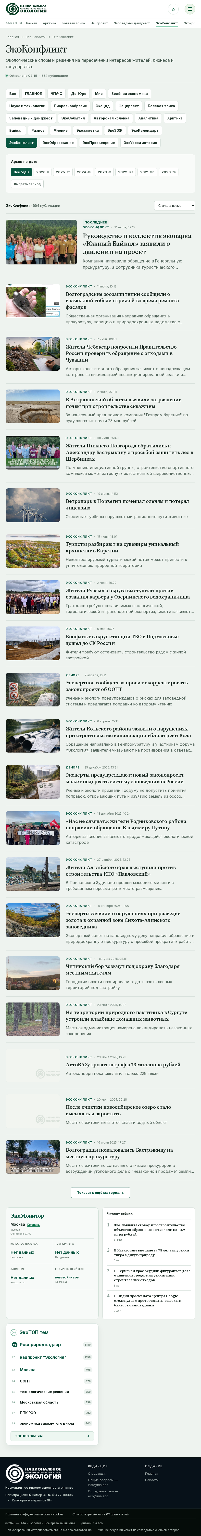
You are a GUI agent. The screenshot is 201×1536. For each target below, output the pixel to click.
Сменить (33, 1224)
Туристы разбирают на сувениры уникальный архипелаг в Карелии (122, 547)
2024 (84, 172)
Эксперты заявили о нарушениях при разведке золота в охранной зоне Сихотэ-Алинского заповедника (123, 920)
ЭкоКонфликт (167, 23)
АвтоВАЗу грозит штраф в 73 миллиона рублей (123, 1064)
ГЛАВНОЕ (33, 93)
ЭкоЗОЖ (115, 130)
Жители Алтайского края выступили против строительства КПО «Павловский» (121, 870)
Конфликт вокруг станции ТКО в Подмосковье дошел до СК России (122, 640)
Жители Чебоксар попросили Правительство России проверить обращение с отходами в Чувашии (121, 353)
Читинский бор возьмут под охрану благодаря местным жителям (122, 969)
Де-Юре (78, 93)
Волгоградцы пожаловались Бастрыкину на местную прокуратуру (119, 1153)
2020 (169, 172)
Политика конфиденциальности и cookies (34, 1514)
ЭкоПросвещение (99, 143)
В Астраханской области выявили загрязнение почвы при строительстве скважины (123, 403)
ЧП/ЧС (56, 93)
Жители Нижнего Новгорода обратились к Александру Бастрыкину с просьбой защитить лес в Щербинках (129, 452)
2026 (42, 172)
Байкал (31, 23)
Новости (152, 1480)
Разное (38, 130)
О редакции (97, 1473)
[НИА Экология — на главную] (26, 9)
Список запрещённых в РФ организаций (101, 1514)
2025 (63, 172)
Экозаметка (87, 130)
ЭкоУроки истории (140, 143)
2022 (125, 172)
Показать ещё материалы (100, 1192)
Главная (12, 37)
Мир (99, 93)
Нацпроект (99, 23)
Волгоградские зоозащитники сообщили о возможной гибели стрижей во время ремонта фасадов (122, 300)
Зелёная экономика (130, 93)
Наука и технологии (27, 106)
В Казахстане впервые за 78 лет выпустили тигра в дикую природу (151, 1252)
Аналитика (148, 118)
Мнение (60, 130)
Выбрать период (27, 184)
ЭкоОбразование (58, 143)
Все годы (21, 172)
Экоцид (103, 106)
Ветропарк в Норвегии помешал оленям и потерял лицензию (127, 504)
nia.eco (98, 1523)
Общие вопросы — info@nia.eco (103, 1482)
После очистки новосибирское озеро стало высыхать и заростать (118, 1110)
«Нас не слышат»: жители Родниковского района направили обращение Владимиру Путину (126, 824)
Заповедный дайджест (132, 23)
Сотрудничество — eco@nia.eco (103, 1493)
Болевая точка (73, 23)
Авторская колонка (111, 118)
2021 (147, 172)
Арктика (49, 23)
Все (12, 93)
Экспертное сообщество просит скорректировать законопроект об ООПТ (127, 686)
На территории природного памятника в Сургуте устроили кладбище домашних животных (126, 1015)
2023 (104, 172)
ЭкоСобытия (73, 118)
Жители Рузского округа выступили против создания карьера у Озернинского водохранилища (128, 593)
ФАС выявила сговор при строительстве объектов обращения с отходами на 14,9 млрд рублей (149, 1230)
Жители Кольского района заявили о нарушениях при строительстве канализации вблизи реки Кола (128, 732)
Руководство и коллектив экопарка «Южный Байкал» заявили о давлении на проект (137, 243)
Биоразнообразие (70, 106)
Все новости (36, 37)
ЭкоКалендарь (145, 130)
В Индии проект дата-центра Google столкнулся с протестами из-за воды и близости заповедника (147, 1301)
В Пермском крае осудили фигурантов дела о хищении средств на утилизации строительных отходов (152, 1276)
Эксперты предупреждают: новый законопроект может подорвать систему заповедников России (125, 778)
